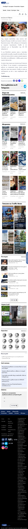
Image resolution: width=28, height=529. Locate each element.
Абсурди (23, 413)
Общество (15, 411)
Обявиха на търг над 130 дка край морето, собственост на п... (12, 385)
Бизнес (22, 6)
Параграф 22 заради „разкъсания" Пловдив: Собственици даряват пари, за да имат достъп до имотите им (22, 168)
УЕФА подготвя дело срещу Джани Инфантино (16, 274)
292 (11, 118)
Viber (17, 81)
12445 (12, 148)
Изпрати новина (27, 258)
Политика (17, 6)
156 (17, 283)
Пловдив (5, 6)
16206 (11, 252)
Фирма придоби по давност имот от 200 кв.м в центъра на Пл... (13, 380)
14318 (11, 228)
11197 (4, 148)
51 (17, 263)
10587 (23, 228)
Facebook (14, 81)
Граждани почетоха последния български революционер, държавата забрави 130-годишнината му (6, 168)
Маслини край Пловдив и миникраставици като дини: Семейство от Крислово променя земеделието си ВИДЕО (20, 243)
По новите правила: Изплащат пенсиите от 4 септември (5, 113)
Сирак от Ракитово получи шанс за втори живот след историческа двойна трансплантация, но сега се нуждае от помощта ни (15, 193)
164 (3, 118)
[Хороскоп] (14, 349)
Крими (4, 10)
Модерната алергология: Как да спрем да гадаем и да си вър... (13, 322)
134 (25, 117)
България (10, 6)
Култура (13, 10)
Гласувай (13, 405)
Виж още (13, 300)
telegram (19, 81)
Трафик (11, 413)
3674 (4, 198)
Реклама (3, 421)
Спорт (9, 10)
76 (17, 276)
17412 (23, 252)
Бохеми (17, 413)
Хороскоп (4, 331)
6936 (20, 173)
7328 (10, 171)
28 (17, 269)
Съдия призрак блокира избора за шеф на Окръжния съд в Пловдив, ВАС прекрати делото (5, 193)
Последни (4, 257)
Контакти (3, 429)
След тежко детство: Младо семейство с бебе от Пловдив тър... (14, 376)
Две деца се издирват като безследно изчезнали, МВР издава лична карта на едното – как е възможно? (13, 143)
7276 (20, 148)
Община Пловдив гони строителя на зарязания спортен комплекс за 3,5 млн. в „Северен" (8, 246)
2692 (20, 198)
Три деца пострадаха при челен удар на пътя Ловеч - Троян (17, 267)
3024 (12, 173)
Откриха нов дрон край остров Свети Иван (12, 113)
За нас (2, 419)
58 (17, 295)
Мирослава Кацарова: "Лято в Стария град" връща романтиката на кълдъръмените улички (16, 261)
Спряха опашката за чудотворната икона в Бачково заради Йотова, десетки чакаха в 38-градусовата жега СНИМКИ (20, 219)
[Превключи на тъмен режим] (26, 14)
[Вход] (19, 14)
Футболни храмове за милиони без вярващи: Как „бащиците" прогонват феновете (22, 143)
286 (17, 288)
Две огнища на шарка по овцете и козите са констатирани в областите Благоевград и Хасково (22, 113)
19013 (10, 324)
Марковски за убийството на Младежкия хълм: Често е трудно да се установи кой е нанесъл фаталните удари (14, 168)
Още (18, 10)
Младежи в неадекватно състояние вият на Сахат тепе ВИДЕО (14, 367)
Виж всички (23, 92)
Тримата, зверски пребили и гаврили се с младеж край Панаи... (13, 371)
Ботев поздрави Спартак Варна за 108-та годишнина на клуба (17, 293)
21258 (18, 196)
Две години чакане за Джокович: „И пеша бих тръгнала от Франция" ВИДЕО (7, 221)
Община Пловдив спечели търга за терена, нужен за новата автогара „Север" (5, 143)
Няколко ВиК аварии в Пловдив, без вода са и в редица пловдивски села (21, 193)
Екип (9, 419)
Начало (3, 411)
